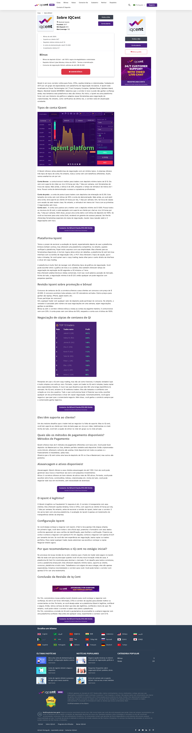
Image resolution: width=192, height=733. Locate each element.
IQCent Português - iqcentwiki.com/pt (51, 730)
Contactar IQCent (71, 730)
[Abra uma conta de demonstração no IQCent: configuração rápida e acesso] (41, 660)
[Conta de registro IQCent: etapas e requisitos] (41, 670)
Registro (152, 5)
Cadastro (94, 3)
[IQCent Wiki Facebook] (134, 730)
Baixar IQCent (81, 724)
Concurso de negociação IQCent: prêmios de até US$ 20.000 (64, 65)
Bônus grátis (137, 52)
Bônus (66, 3)
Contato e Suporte (63, 7)
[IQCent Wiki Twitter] (138, 730)
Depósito (113, 3)
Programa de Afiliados (65, 724)
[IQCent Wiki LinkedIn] (145, 730)
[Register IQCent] (136, 68)
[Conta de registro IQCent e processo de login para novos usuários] (41, 680)
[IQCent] (136, 34)
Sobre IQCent (50, 724)
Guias (74, 3)
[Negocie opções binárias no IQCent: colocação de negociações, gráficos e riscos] (81, 660)
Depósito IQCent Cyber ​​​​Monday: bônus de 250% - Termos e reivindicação (68, 62)
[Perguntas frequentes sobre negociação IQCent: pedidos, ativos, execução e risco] (81, 670)
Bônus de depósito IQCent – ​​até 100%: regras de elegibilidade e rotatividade (69, 59)
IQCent (40, 724)
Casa (58, 3)
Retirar (103, 3)
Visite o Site (106, 17)
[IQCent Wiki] (51, 694)
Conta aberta (105, 23)
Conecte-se (83, 3)
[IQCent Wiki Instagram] (148, 730)
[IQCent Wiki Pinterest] (152, 730)
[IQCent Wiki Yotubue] (142, 730)
